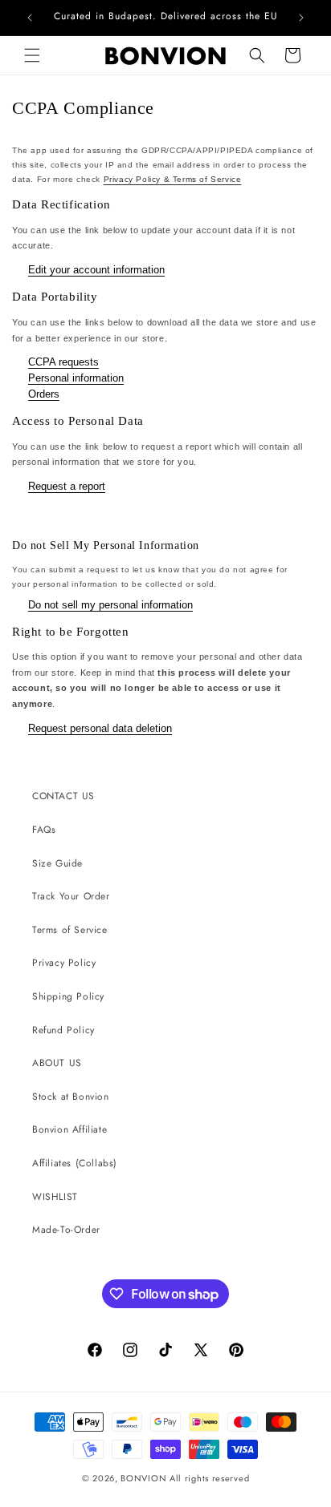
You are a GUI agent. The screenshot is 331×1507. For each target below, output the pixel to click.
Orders (43, 394)
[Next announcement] (301, 17)
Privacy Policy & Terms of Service (173, 179)
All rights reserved (209, 1478)
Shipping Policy (68, 996)
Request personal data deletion (100, 728)
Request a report (66, 486)
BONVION (143, 1478)
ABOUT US (57, 1063)
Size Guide (57, 863)
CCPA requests (63, 362)
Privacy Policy (64, 963)
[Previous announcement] (29, 17)
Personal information (76, 378)
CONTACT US (63, 796)
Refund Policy (63, 1030)
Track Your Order (71, 896)
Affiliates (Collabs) (74, 1163)
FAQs (43, 829)
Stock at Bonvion (70, 1096)
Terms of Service (70, 930)
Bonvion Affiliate (69, 1129)
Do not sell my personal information (110, 605)
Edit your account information (96, 270)
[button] (32, 55)
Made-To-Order (66, 1229)
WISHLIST (55, 1197)
